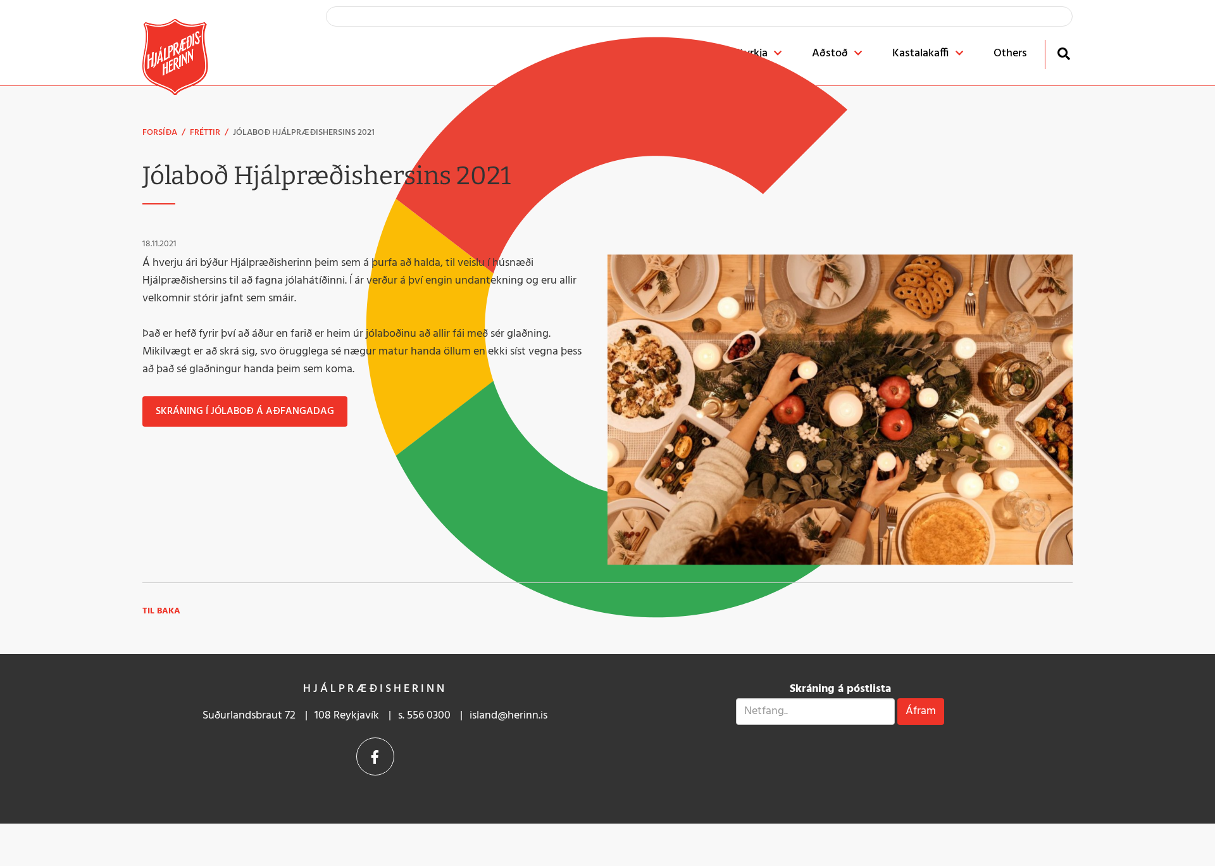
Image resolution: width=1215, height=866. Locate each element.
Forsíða (159, 132)
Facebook (375, 756)
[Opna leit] (1063, 53)
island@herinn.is (508, 715)
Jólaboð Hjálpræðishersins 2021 (304, 132)
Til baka (161, 611)
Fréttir (205, 132)
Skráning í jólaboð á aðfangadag (245, 411)
